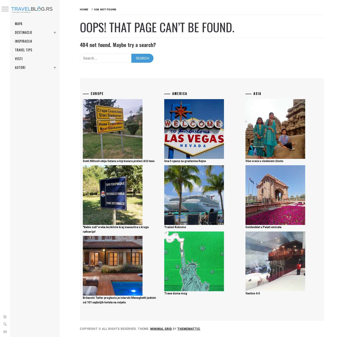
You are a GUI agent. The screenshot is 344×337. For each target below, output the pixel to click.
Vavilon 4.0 (252, 293)
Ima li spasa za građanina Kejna (185, 161)
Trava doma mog (175, 293)
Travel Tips (23, 50)
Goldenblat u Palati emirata (263, 227)
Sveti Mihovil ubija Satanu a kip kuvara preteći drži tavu (118, 161)
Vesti (19, 58)
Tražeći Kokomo (175, 227)
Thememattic (188, 328)
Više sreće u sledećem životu (264, 161)
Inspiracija (23, 41)
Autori (20, 67)
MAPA (18, 23)
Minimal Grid (161, 328)
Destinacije (23, 32)
